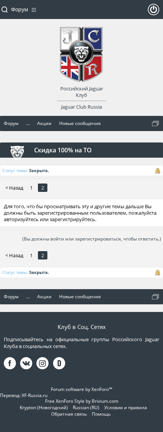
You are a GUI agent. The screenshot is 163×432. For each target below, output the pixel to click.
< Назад (14, 187)
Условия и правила (125, 407)
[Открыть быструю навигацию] (155, 123)
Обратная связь (69, 414)
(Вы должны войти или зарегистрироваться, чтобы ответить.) (91, 239)
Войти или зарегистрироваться (153, 12)
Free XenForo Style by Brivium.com (81, 401)
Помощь (101, 414)
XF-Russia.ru (34, 395)
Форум (19, 9)
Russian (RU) (86, 407)
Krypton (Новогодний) (44, 407)
